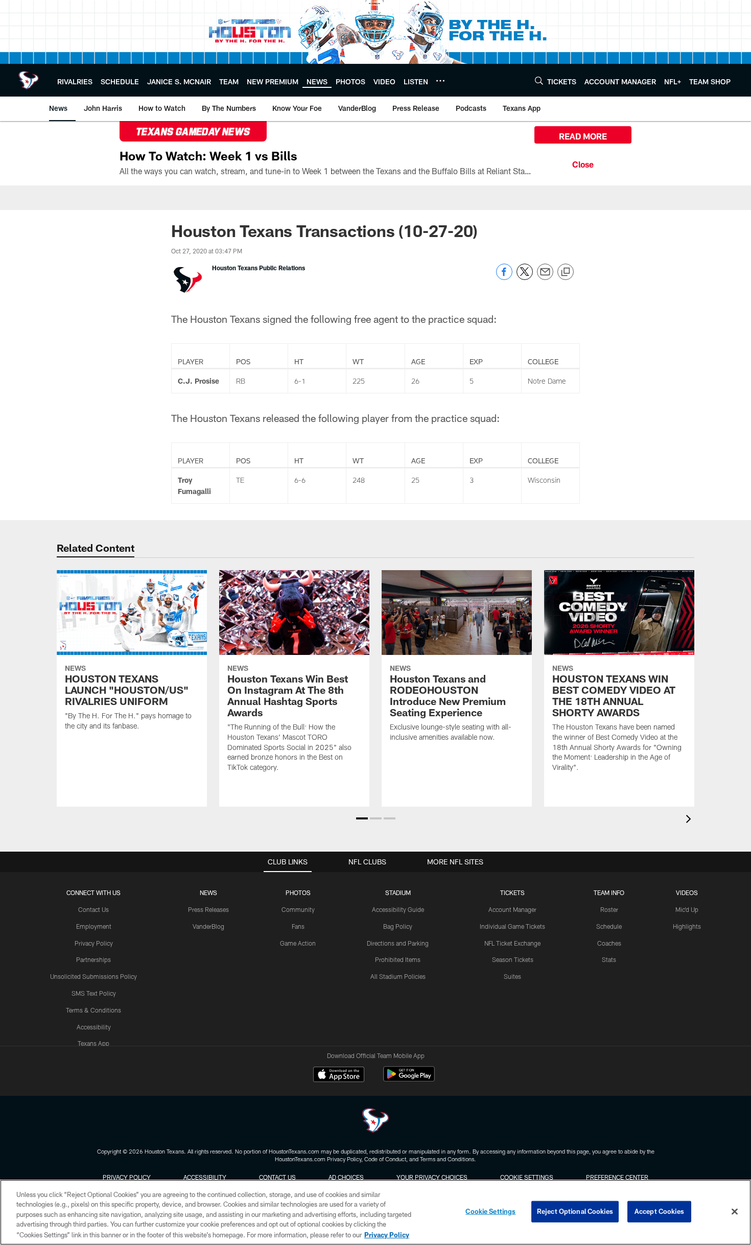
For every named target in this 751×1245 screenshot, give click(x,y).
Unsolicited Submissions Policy (93, 976)
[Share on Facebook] (504, 277)
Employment (93, 926)
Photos (298, 892)
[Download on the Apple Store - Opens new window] (339, 1075)
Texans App (93, 1043)
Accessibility (94, 1026)
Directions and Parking (398, 943)
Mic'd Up (686, 909)
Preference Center (617, 1177)
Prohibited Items (397, 959)
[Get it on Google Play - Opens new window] (409, 1079)
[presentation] (690, 820)
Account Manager (512, 909)
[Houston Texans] (375, 1121)
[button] (362, 818)
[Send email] (545, 277)
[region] (375, 1212)
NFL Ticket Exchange (512, 943)
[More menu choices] (440, 81)
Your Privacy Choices (431, 1177)
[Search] (539, 80)
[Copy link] (565, 272)
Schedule (609, 926)
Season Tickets (512, 959)
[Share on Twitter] (525, 277)
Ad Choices (346, 1177)
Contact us (277, 1177)
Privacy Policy (94, 943)
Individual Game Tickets (512, 926)
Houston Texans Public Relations (258, 267)
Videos (687, 892)
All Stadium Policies (398, 976)
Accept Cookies (659, 1211)
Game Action (298, 943)
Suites (512, 976)
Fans (298, 926)
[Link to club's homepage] (28, 80)
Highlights (687, 926)
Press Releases (208, 909)
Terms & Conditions (93, 1010)
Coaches (609, 943)
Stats (609, 959)
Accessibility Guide (398, 909)
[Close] (582, 163)
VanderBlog (208, 926)
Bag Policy (397, 926)
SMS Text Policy (94, 993)
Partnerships (93, 959)
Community (298, 909)
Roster (609, 909)
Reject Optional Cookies (575, 1211)
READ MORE (583, 136)
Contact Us (93, 909)
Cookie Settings (526, 1177)
